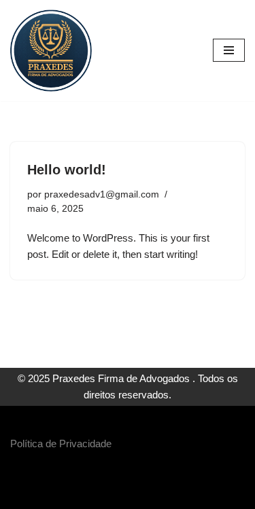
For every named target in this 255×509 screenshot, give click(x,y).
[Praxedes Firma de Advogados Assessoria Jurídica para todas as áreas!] (51, 51)
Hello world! (66, 169)
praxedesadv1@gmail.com (101, 194)
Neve (76, 495)
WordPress (165, 495)
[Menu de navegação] (229, 50)
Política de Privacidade (61, 443)
